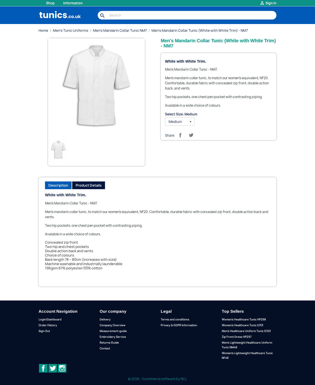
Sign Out (44, 331)
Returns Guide (109, 342)
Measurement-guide (113, 331)
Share (180, 135)
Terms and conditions (175, 319)
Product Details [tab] (89, 185)
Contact (105, 348)
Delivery (105, 319)
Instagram (62, 368)
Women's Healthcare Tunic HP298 (244, 319)
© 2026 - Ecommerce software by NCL (157, 379)
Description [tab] (58, 185)
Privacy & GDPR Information (179, 325)
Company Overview (112, 325)
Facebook (43, 368)
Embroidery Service (113, 337)
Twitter (52, 368)
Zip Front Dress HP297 (237, 337)
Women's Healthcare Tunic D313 (242, 325)
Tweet (191, 135)
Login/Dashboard (50, 319)
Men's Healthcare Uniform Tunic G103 (246, 331)
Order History (48, 325)
